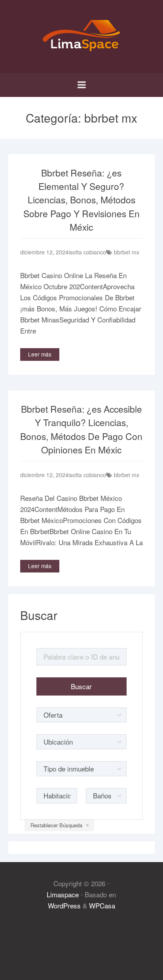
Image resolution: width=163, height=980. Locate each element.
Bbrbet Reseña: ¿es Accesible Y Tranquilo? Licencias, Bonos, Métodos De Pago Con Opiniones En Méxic (81, 429)
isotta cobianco (87, 252)
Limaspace (63, 894)
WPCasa (102, 905)
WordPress (64, 905)
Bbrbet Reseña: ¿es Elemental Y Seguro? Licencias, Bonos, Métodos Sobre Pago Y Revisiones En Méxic (81, 200)
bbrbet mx (126, 252)
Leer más (39, 354)
